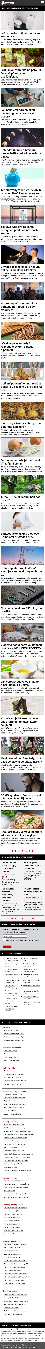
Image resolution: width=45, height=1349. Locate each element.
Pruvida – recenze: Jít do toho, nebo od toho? (33, 892)
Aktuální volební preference (12, 1071)
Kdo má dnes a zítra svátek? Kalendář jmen (17, 1277)
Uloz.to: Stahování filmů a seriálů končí (15, 1294)
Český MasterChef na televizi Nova (14, 1098)
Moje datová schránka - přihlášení (14, 1151)
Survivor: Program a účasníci (12, 1114)
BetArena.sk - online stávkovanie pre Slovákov (11, 1001)
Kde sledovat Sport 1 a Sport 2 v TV (14, 1144)
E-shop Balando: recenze (11, 1060)
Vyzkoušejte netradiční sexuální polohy (15, 1274)
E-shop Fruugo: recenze (11, 1057)
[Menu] (42, 3)
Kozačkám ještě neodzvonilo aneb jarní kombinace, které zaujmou (19, 721)
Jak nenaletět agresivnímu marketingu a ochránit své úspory (18, 113)
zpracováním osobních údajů (23, 940)
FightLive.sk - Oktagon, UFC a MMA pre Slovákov (12, 1009)
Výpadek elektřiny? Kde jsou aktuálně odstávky (18, 1131)
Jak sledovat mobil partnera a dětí (14, 1124)
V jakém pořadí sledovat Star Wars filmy (16, 1104)
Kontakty (14, 1345)
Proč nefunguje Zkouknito (11, 1307)
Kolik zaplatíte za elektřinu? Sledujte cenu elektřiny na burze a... (21, 571)
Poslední (33, 851)
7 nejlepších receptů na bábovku (13, 1181)
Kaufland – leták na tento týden (13, 1214)
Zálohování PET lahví (10, 1167)
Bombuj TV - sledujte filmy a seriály (14, 1298)
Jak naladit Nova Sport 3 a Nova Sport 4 (16, 1264)
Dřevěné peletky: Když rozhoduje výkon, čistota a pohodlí (17, 347)
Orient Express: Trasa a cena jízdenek (15, 1260)
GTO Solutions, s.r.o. (34, 1347)
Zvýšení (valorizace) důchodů (13, 1077)
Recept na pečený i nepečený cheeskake (16, 1187)
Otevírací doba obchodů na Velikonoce (15, 1207)
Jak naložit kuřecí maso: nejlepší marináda (16, 1197)
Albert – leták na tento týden (12, 1217)
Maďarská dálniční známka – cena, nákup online (18, 1154)
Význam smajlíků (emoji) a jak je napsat (16, 1141)
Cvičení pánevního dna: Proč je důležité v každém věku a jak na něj (21, 387)
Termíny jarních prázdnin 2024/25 (14, 1040)
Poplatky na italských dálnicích (13, 1164)
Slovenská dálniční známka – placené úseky (17, 1157)
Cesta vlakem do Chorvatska (12, 1270)
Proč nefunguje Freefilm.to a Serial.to (15, 1304)
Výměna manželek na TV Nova (13, 1094)
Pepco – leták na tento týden (12, 1224)
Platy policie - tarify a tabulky (12, 1084)
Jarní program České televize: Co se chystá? (32, 866)
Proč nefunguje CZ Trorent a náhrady (15, 1311)
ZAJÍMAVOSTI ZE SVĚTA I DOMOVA (24, 8)
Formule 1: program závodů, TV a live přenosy (17, 1170)
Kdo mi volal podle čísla (11, 1147)
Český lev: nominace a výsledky (13, 1037)
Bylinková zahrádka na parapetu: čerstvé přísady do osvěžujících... (22, 73)
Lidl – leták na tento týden (11, 1211)
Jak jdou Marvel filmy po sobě (13, 1101)
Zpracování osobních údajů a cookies (13, 1347)
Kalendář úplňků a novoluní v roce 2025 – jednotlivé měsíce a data (21, 153)
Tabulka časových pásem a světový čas (15, 1128)
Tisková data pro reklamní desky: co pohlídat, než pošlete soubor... (21, 230)
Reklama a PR (5, 1345)
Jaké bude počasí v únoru (11, 1030)
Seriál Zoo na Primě (10, 1111)
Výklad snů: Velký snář (10, 1251)
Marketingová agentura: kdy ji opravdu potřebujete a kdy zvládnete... (20, 307)
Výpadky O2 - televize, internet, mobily (15, 1137)
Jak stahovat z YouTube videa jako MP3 (16, 1301)
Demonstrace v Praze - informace (14, 1074)
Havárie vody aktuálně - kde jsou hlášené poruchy (19, 1134)
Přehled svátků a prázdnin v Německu (15, 1244)
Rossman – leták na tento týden (13, 1234)
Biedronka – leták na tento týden (13, 1230)
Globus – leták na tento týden (12, 1227)
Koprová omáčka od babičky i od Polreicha (16, 1194)
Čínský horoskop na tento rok (12, 1254)
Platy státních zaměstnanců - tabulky (15, 1081)
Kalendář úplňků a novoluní (12, 1247)
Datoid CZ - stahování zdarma (13, 1314)
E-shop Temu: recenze (10, 1050)
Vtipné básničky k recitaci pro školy (14, 1283)
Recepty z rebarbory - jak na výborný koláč (16, 1184)
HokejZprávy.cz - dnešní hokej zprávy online (11, 988)
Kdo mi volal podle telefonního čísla (14, 1267)
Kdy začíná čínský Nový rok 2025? (14, 1033)
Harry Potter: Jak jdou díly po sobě (14, 1107)
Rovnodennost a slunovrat (12, 1257)
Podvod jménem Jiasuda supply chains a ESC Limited (9, 867)
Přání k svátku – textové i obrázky (14, 1280)
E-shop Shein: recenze (11, 1054)
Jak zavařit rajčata (9, 1190)
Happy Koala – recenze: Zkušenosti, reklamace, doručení (8, 895)
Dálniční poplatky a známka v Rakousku (16, 1160)
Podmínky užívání (24, 1345)
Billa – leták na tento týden (12, 1221)
